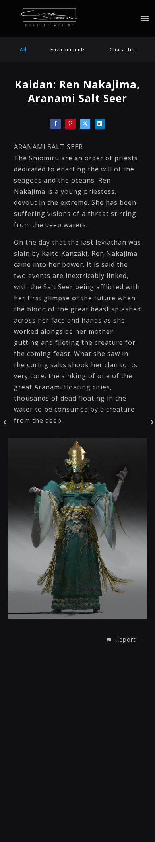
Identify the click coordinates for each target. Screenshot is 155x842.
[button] (120, 639)
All (23, 49)
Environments (68, 49)
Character (123, 49)
